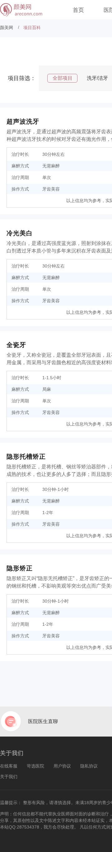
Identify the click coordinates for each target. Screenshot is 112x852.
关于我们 (8, 776)
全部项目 (62, 78)
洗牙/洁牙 (97, 78)
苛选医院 (35, 765)
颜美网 (6, 27)
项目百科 (32, 27)
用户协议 (62, 765)
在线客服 (8, 765)
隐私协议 (89, 765)
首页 (78, 10)
